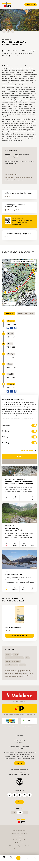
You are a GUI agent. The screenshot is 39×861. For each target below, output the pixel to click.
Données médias (19, 849)
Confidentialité (19, 843)
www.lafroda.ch (10, 163)
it (25, 812)
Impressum (19, 837)
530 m (6, 53)
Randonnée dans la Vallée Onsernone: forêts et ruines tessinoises (19, 483)
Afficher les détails (27, 450)
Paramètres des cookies (19, 833)
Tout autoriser (19, 456)
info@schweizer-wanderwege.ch (19, 746)
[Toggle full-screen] (5, 269)
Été (6, 56)
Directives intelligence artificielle (19, 846)
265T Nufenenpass (13, 628)
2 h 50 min (14, 51)
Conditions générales (19, 840)
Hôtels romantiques (13, 574)
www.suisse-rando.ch (35, 278)
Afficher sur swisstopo (25, 261)
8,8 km (24, 51)
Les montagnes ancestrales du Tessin (14, 529)
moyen (33, 51)
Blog (19, 802)
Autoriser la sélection (19, 462)
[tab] (32, 29)
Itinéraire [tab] (9, 313)
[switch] (34, 431)
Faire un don (31, 4)
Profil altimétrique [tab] (25, 313)
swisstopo (35, 286)
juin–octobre (15, 56)
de (14, 812)
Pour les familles (26, 53)
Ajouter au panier (20, 636)
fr (20, 812)
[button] (19, 20)
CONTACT (19, 763)
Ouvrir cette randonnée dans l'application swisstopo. (22, 222)
